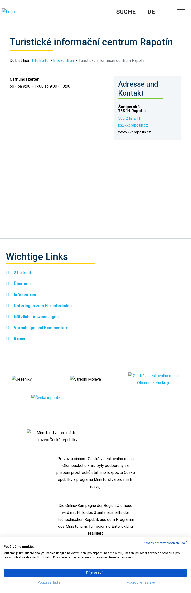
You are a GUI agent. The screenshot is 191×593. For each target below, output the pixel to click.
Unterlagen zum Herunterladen (42, 305)
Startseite (23, 272)
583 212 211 (129, 118)
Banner (20, 338)
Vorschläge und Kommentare (40, 327)
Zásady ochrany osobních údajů (165, 543)
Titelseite (39, 60)
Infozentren (63, 60)
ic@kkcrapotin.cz (133, 125)
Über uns (22, 283)
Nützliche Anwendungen (36, 316)
